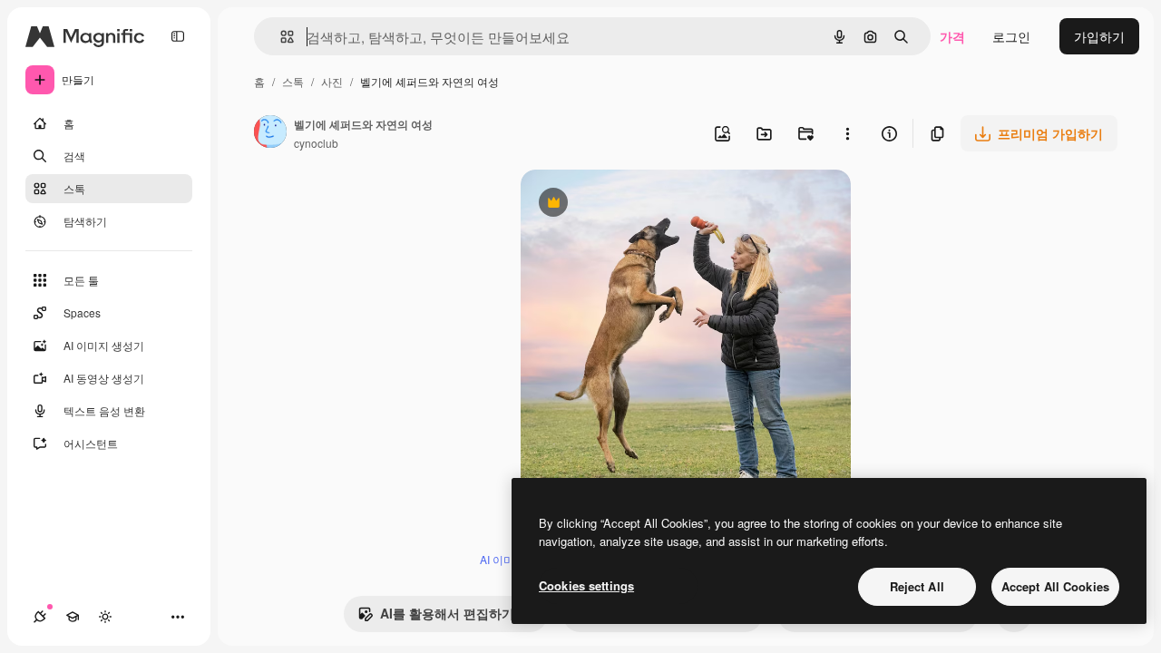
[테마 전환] (105, 616)
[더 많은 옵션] (847, 133)
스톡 (293, 81)
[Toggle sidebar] (177, 36)
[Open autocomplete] (280, 37)
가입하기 (1099, 36)
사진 (332, 81)
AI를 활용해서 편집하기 (435, 617)
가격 (952, 36)
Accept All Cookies (1055, 586)
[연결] (39, 616)
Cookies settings (586, 585)
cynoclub (316, 143)
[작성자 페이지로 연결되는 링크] (270, 133)
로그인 (1011, 36)
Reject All (917, 586)
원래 (625, 204)
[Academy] (72, 616)
